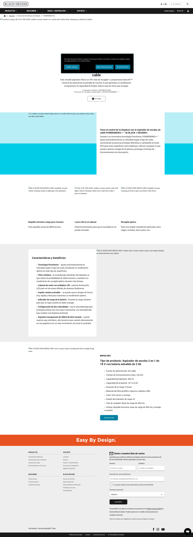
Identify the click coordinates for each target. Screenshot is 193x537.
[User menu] (188, 11)
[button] (96, 98)
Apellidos (141, 463)
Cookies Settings (72, 67)
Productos (10, 11)
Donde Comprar (169, 11)
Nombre (112, 463)
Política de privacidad (154, 509)
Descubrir (31, 11)
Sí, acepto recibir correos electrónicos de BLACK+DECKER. (134, 485)
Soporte (81, 11)
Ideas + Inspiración (56, 11)
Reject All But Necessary (104, 67)
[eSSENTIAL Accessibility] (164, 4)
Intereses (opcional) (116, 490)
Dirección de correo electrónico (120, 474)
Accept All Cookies (122, 67)
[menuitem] (11, 11)
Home (5, 16)
